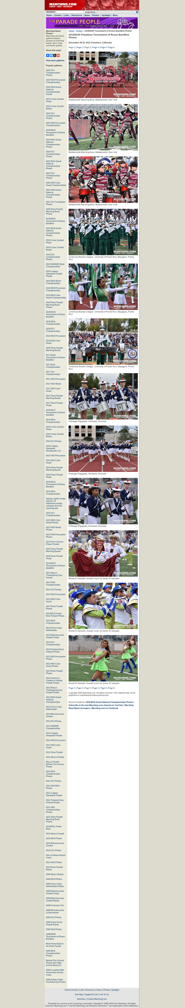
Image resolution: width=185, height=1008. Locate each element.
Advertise (81, 999)
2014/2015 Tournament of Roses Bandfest (55, 565)
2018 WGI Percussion (55, 336)
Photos (79, 31)
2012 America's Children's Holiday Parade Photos (54, 680)
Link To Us (104, 994)
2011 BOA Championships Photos (53, 773)
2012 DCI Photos (53, 721)
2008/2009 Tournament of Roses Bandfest (55, 936)
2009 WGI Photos (54, 929)
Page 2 (80, 47)
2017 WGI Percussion (55, 379)
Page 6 (111, 47)
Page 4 (95, 47)
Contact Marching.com (97, 999)
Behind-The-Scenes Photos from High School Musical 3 (55, 962)
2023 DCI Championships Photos (53, 154)
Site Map (79, 994)
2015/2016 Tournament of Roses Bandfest (55, 484)
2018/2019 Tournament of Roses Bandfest (55, 314)
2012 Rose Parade (54, 752)
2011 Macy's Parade (55, 757)
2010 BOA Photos (54, 838)
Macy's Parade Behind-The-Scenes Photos (55, 764)
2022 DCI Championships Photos (53, 175)
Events (75, 990)
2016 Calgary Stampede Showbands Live (53, 448)
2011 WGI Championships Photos (53, 809)
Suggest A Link (91, 994)
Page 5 (103, 47)
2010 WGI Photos (54, 862)
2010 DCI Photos (53, 850)
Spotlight (115, 990)
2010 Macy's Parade (55, 834)
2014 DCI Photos (53, 590)
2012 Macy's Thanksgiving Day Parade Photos (54, 690)
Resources (90, 990)
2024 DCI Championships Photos (53, 115)
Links (81, 990)
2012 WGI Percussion (55, 740)
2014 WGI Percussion (55, 594)
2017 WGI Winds (53, 384)
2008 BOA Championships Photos (53, 953)
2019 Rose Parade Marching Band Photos (54, 304)
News (99, 990)
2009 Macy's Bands (54, 874)
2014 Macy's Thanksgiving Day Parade (54, 575)
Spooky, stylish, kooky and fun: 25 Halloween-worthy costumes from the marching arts (56, 503)
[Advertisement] (90, 733)
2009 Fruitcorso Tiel (55, 905)
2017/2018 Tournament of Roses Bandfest (55, 357)
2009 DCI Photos (53, 917)
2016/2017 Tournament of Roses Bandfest (55, 412)
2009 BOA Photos (54, 879)
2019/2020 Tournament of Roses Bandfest (55, 221)
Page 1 (72, 47)
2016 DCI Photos (53, 441)
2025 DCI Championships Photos (53, 72)
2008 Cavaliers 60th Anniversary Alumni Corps (55, 972)
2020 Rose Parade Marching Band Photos (54, 211)
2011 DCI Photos (53, 781)
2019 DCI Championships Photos (53, 257)
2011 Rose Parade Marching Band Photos (54, 819)
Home (71, 31)
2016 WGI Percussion (55, 456)
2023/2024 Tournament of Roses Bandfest (55, 132)
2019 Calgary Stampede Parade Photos (54, 273)
